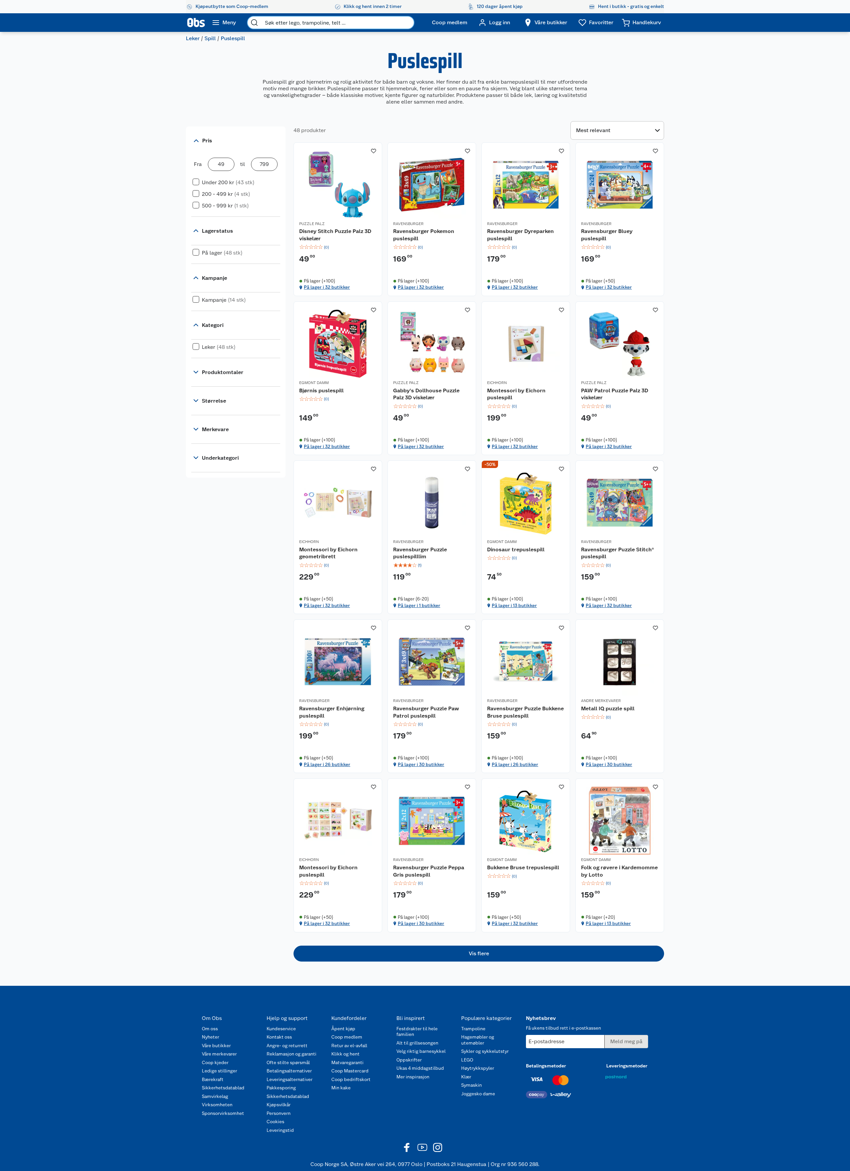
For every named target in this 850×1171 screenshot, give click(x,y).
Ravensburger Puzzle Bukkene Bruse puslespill (525, 712)
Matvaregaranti (347, 1062)
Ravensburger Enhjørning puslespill (331, 712)
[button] (479, 954)
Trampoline (473, 1028)
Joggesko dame (478, 1093)
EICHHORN (497, 382)
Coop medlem (346, 1037)
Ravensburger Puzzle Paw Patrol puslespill (426, 712)
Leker (193, 38)
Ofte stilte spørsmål (288, 1062)
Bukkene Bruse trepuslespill (523, 867)
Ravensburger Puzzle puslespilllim (420, 553)
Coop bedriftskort (351, 1079)
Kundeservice (281, 1028)
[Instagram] (438, 1147)
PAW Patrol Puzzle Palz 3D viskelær (614, 394)
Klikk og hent (345, 1053)
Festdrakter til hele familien (417, 1031)
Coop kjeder (215, 1062)
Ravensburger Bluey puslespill (607, 235)
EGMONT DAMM (314, 382)
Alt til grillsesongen (417, 1043)
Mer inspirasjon (412, 1076)
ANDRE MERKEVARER (601, 700)
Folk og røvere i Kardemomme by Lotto (619, 871)
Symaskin (471, 1085)
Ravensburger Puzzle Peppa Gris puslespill (428, 871)
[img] (338, 247)
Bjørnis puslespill (321, 390)
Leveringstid (280, 1130)
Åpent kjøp (343, 1028)
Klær (466, 1076)
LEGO (467, 1059)
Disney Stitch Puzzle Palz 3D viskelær (335, 235)
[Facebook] (407, 1147)
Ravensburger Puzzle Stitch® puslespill (617, 553)
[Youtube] (422, 1147)
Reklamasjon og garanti (291, 1053)
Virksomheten (217, 1104)
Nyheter (210, 1037)
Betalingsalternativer (289, 1070)
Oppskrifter (409, 1059)
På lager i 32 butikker (327, 287)
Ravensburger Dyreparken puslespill (520, 235)
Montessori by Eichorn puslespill (516, 394)
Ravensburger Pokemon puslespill (423, 235)
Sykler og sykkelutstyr (485, 1051)
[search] (254, 22)
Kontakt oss (279, 1037)
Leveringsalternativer (289, 1079)
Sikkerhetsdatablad (223, 1087)
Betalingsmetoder (546, 1065)
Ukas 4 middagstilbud (420, 1068)
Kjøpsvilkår (279, 1104)
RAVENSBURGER (408, 223)
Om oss (210, 1028)
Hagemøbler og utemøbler (477, 1040)
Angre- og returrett (287, 1045)
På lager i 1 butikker (419, 605)
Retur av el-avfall (349, 1045)
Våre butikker (216, 1045)
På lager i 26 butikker (327, 764)
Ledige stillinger (219, 1070)
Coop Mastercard (350, 1070)
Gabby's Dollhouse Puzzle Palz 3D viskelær (426, 394)
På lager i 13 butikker (514, 605)
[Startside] (196, 22)
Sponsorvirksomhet (223, 1113)
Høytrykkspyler (477, 1068)
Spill (210, 38)
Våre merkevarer (219, 1053)
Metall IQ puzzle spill (608, 708)
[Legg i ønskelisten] (373, 151)
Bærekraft (212, 1079)
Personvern (279, 1113)
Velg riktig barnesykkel (421, 1051)
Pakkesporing (281, 1087)
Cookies (275, 1121)
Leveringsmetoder (626, 1065)
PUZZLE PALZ (312, 223)
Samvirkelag (215, 1096)
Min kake (341, 1087)
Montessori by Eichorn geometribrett (328, 553)
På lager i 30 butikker (421, 764)
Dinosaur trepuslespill (516, 549)
